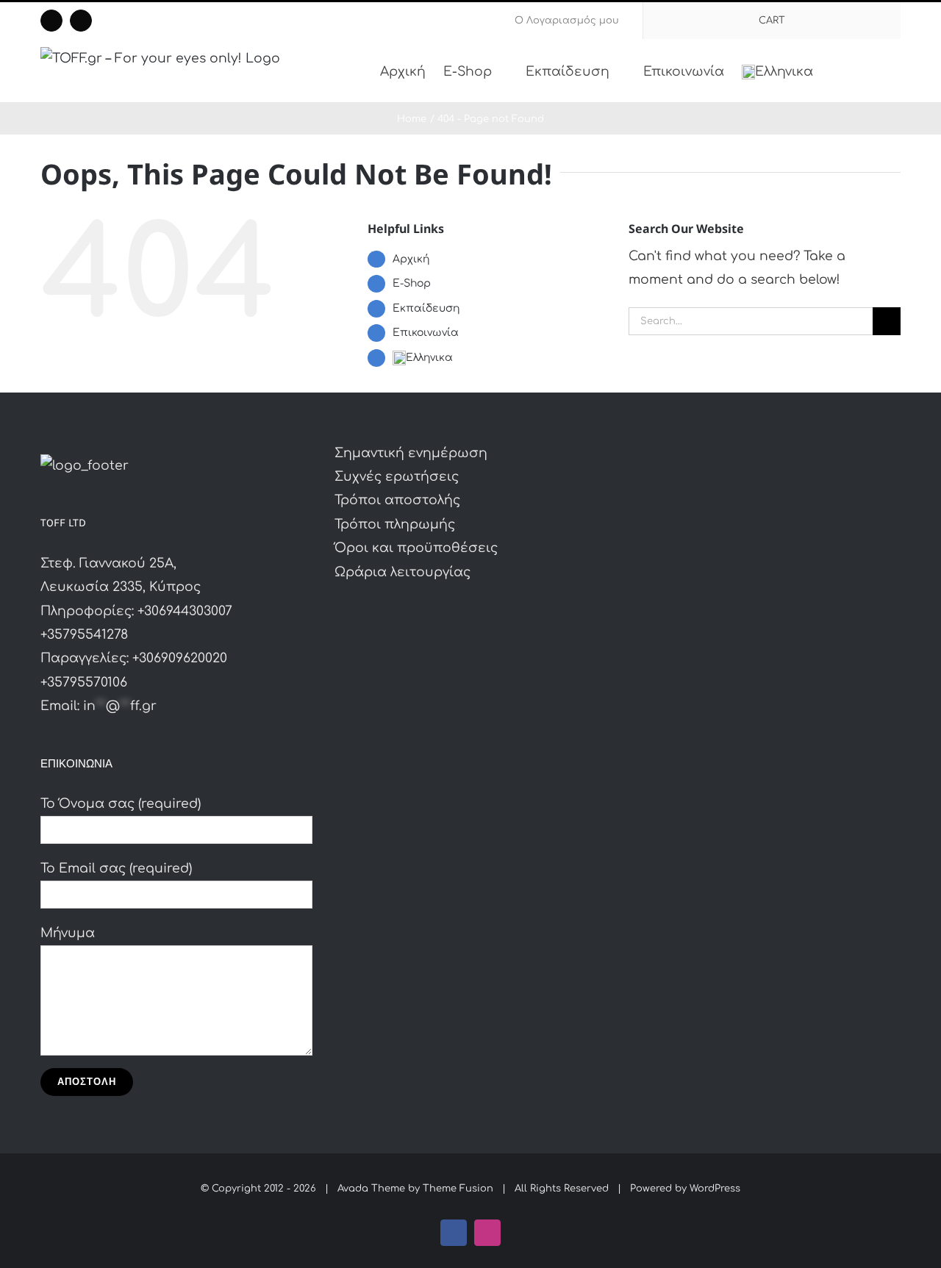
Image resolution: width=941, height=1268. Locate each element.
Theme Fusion (458, 1188)
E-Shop (412, 283)
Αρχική (411, 259)
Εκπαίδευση (426, 308)
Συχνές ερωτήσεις (396, 477)
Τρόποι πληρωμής (394, 524)
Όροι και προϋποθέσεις (416, 548)
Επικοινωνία (426, 332)
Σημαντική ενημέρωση (410, 453)
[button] (878, 70)
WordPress (715, 1188)
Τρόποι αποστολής (397, 500)
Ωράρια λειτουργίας (402, 572)
